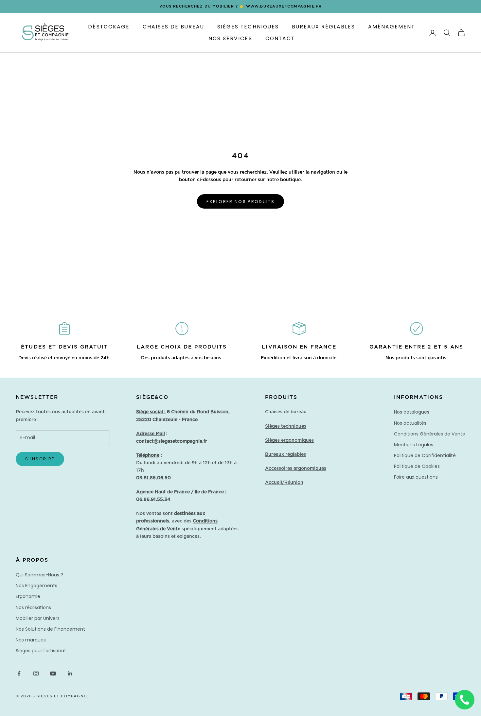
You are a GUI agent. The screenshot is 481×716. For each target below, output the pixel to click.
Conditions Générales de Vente (429, 434)
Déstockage (108, 26)
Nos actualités (410, 423)
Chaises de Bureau (173, 26)
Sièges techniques (285, 426)
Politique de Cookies (417, 466)
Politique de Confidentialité (425, 455)
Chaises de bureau (286, 412)
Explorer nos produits (240, 201)
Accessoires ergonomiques (295, 468)
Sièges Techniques (247, 26)
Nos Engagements (36, 585)
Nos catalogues (411, 412)
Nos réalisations (33, 607)
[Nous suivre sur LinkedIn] (70, 673)
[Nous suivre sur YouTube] (53, 673)
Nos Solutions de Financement (50, 629)
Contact (280, 38)
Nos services (230, 38)
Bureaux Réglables (323, 26)
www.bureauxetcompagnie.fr (284, 6)
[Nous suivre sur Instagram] (36, 673)
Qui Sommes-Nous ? (39, 574)
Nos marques (31, 640)
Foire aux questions (416, 477)
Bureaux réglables (285, 454)
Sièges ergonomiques (289, 440)
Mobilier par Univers (38, 618)
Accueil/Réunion (284, 482)
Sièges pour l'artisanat (41, 650)
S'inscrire (40, 459)
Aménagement (391, 26)
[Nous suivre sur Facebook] (19, 673)
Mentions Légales (413, 444)
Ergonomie (28, 596)
